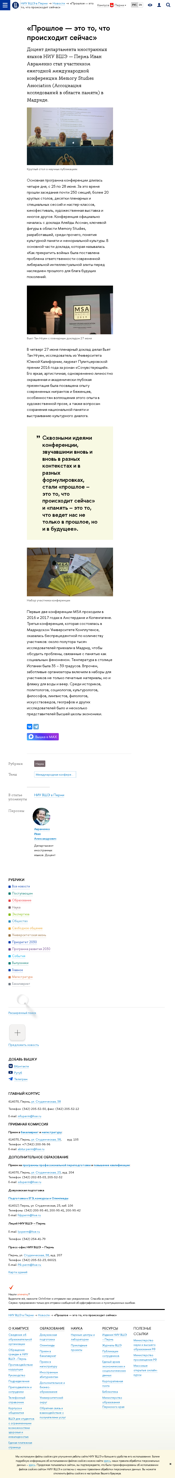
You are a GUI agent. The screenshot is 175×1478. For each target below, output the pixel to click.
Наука (76, 1328)
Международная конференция (56, 774)
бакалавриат (30, 1132)
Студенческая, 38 (36, 1255)
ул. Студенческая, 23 (46, 1172)
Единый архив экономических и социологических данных (114, 1368)
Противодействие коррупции (20, 1367)
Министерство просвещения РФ (145, 1357)
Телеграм (21, 1079)
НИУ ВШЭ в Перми (49, 795)
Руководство (16, 1375)
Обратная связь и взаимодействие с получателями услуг (53, 1412)
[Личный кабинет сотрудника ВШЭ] (159, 5)
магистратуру (52, 1132)
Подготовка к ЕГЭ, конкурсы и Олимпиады (38, 1198)
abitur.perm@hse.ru (31, 1149)
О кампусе (19, 1328)
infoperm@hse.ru (29, 1116)
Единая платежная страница (20, 1445)
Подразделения (18, 1381)
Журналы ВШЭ (112, 1345)
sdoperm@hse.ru (29, 1182)
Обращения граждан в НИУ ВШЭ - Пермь (18, 1354)
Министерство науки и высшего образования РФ (145, 1344)
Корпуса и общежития (16, 1410)
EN (140, 4)
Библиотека (110, 1392)
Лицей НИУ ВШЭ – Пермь (27, 1223)
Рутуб (18, 1073)
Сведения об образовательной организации (20, 1339)
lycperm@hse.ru (29, 1231)
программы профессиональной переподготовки (57, 1165)
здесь (107, 1461)
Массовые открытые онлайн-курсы (146, 1370)
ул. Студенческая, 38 (46, 1101)
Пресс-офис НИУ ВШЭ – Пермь (31, 1247)
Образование (52, 1328)
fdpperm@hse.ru (29, 1215)
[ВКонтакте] (29, 726)
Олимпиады (47, 1345)
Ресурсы (110, 1328)
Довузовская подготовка (26, 1190)
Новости (44, 1315)
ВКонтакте (21, 1066)
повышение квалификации (112, 1165)
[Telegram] (36, 726)
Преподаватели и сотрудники (20, 1389)
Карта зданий (17, 1272)
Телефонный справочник (16, 1400)
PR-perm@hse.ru (29, 1265)
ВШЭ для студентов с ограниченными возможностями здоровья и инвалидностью (21, 1428)
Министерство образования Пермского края (113, 1402)
